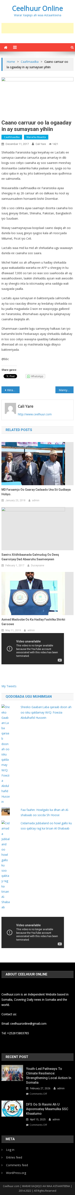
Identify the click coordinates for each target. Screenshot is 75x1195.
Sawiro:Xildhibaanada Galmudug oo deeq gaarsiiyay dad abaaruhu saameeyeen (30, 557)
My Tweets (8, 686)
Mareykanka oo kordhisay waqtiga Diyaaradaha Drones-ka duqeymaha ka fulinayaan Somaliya (66, 390)
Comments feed (17, 1165)
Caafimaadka (12, 137)
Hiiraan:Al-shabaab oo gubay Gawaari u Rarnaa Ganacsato (13, 390)
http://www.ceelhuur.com (35, 414)
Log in (10, 1150)
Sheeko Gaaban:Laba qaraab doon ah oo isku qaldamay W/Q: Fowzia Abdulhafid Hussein (46, 712)
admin (35, 500)
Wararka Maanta (36, 137)
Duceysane (37, 565)
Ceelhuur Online (37, 8)
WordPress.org (16, 1173)
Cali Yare (41, 144)
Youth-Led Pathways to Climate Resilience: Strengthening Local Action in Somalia (48, 1075)
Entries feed (14, 1157)
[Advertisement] (38, 28)
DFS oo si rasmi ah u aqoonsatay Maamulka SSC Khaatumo (47, 1109)
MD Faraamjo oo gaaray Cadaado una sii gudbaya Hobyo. (36, 492)
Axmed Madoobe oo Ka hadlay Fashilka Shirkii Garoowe (33, 622)
